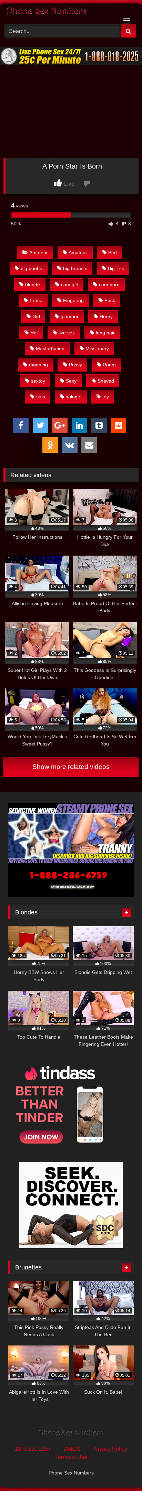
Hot (34, 332)
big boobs (31, 268)
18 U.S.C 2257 (33, 1449)
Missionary (97, 348)
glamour (70, 316)
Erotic (36, 300)
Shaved (106, 381)
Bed (112, 252)
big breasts (75, 268)
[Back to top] (120, 1470)
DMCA (71, 1449)
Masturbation (50, 348)
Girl (36, 316)
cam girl (69, 284)
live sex (67, 332)
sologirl (73, 396)
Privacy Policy (109, 1449)
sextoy (38, 381)
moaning (38, 364)
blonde (32, 284)
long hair (105, 332)
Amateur (38, 252)
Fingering (73, 300)
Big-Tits (116, 268)
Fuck (109, 300)
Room (109, 364)
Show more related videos (71, 766)
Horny (106, 316)
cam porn (109, 284)
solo (40, 396)
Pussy (75, 364)
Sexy (71, 381)
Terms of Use (71, 1457)
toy (105, 396)
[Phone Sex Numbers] (58, 13)
